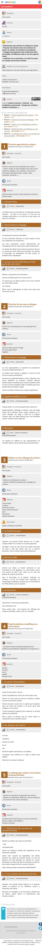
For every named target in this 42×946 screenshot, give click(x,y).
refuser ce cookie (29, 944)
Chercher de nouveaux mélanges (22, 120)
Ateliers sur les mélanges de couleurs (24, 124)
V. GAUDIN (5, 36)
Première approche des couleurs (22, 115)
